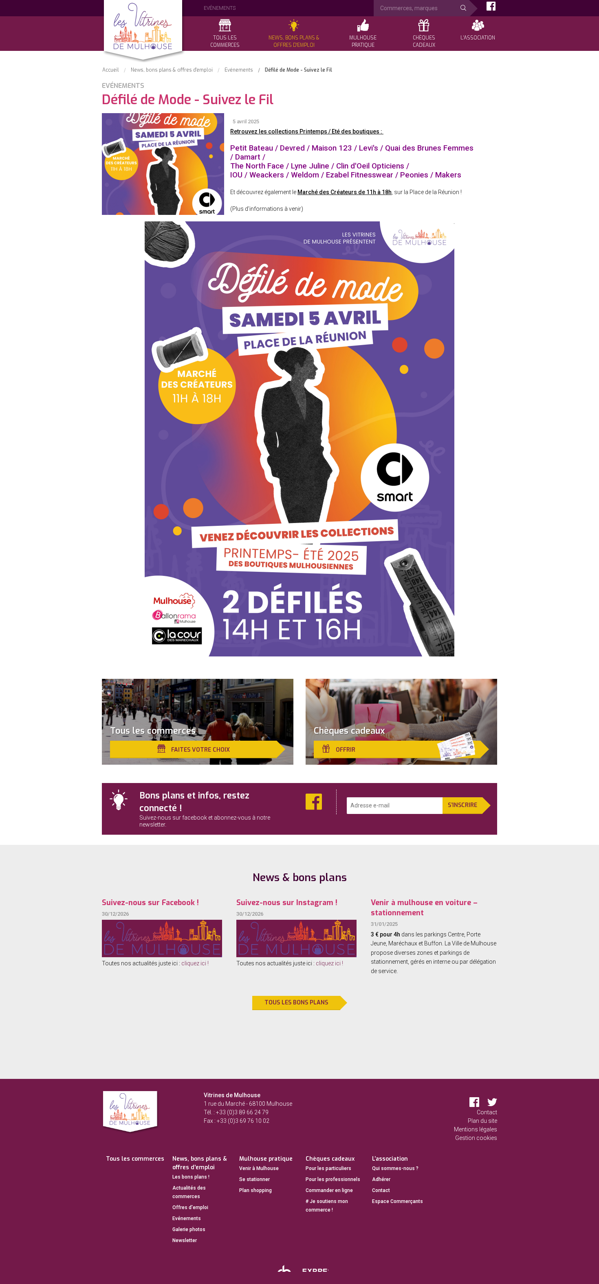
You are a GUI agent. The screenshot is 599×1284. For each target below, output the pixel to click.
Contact (487, 1112)
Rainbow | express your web (299, 1267)
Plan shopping (255, 1190)
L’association (390, 1159)
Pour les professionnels (333, 1179)
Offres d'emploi (190, 1207)
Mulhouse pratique (266, 1159)
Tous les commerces (135, 1159)
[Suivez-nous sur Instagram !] (296, 938)
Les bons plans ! (190, 1177)
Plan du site (482, 1121)
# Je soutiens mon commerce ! (327, 1206)
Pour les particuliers (328, 1168)
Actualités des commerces (189, 1192)
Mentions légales (475, 1129)
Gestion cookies (476, 1138)
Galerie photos (188, 1229)
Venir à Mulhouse (259, 1168)
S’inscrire (462, 805)
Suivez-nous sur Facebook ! (150, 903)
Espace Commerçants (397, 1201)
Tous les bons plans (296, 1002)
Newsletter (184, 1240)
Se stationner (254, 1179)
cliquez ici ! (195, 963)
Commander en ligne (329, 1190)
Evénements (186, 1218)
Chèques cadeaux (330, 1159)
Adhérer (381, 1179)
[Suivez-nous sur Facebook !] (162, 938)
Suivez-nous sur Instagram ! (286, 903)
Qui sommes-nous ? (395, 1168)
